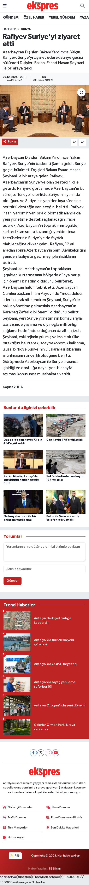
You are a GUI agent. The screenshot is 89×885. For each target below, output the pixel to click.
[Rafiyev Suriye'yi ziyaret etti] (44, 111)
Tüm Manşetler (17, 827)
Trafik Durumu (16, 817)
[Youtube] (55, 752)
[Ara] (82, 6)
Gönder (12, 581)
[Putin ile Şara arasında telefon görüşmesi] (66, 502)
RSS (17, 855)
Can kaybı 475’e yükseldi (64, 439)
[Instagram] (48, 752)
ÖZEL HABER (33, 17)
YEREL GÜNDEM (62, 17)
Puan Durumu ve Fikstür (66, 817)
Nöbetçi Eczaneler (20, 807)
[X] (40, 752)
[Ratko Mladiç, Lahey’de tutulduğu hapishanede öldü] (23, 462)
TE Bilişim (55, 868)
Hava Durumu (61, 807)
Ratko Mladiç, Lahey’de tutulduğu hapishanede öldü (21, 480)
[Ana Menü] (5, 6)
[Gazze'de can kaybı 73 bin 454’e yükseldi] (23, 425)
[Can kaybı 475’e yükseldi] (66, 425)
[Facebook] (33, 752)
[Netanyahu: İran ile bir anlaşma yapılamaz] (23, 502)
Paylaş (12, 141)
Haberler (9, 29)
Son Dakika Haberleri (65, 827)
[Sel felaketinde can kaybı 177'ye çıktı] (66, 462)
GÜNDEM (10, 17)
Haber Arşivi (16, 837)
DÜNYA (26, 29)
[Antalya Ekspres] (42, 6)
